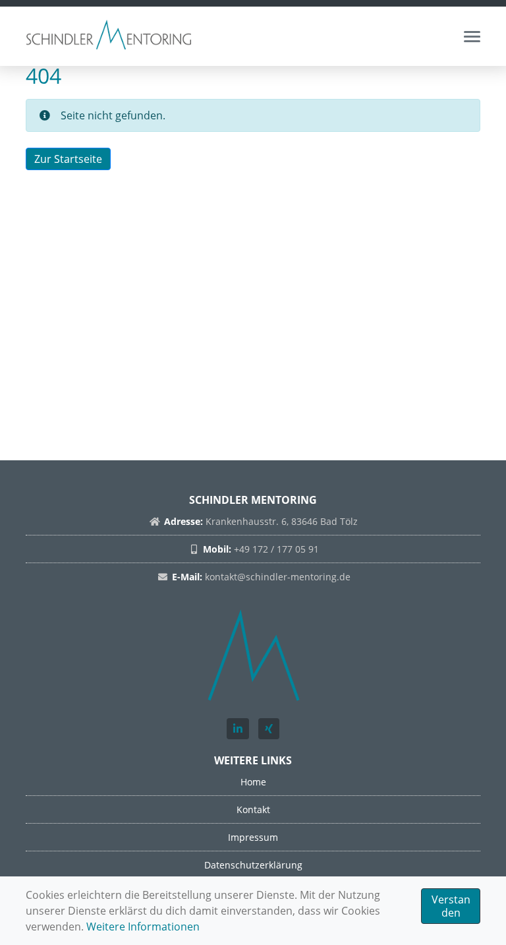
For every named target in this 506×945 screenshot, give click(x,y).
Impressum (253, 837)
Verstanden (451, 906)
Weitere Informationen (143, 926)
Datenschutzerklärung (253, 865)
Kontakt (253, 809)
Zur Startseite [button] (68, 159)
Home (253, 782)
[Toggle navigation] (472, 36)
